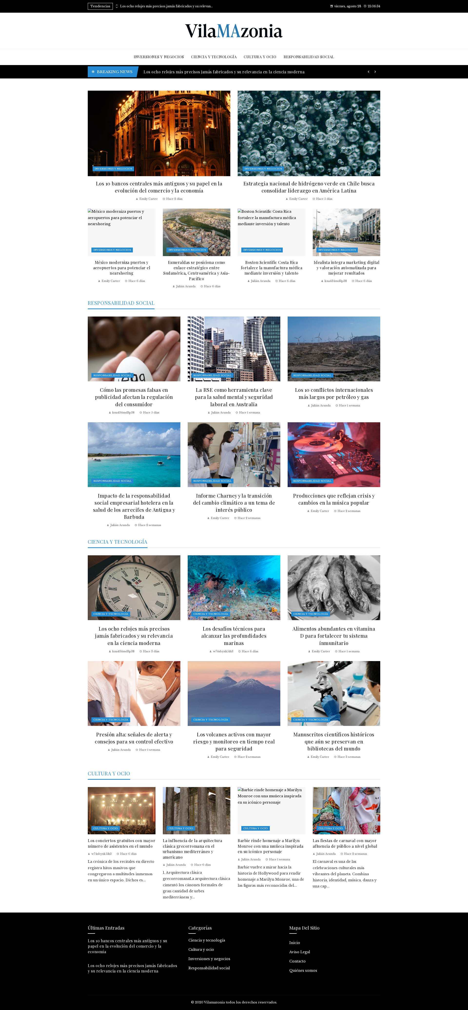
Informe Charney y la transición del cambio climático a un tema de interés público (234, 502)
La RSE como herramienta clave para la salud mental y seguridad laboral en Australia (234, 396)
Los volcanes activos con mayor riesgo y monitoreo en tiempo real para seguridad (234, 741)
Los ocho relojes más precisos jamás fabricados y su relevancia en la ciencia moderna (166, 6)
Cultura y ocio (105, 828)
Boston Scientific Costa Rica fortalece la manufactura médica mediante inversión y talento (271, 268)
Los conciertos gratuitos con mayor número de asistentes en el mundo (121, 843)
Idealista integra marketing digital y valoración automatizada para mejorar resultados (347, 268)
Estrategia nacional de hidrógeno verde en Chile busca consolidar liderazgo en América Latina (233, 71)
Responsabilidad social (112, 375)
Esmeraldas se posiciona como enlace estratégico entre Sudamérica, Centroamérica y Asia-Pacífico (196, 270)
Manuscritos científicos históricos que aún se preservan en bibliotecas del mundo (333, 741)
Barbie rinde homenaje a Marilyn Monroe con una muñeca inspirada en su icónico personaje (270, 846)
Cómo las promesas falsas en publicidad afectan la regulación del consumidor (134, 396)
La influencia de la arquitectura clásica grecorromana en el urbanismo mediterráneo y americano (192, 848)
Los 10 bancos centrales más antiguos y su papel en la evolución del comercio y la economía (159, 187)
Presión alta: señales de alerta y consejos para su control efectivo (134, 738)
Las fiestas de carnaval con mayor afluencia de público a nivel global (345, 843)
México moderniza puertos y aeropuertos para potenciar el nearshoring (121, 268)
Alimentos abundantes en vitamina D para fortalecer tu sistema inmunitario (333, 635)
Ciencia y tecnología (110, 614)
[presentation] (116, 5)
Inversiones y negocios (113, 168)
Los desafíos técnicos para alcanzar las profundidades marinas (233, 635)
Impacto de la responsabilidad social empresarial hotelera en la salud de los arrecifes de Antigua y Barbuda (134, 506)
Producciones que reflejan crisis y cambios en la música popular (334, 499)
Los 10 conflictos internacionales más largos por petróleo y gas (334, 393)
